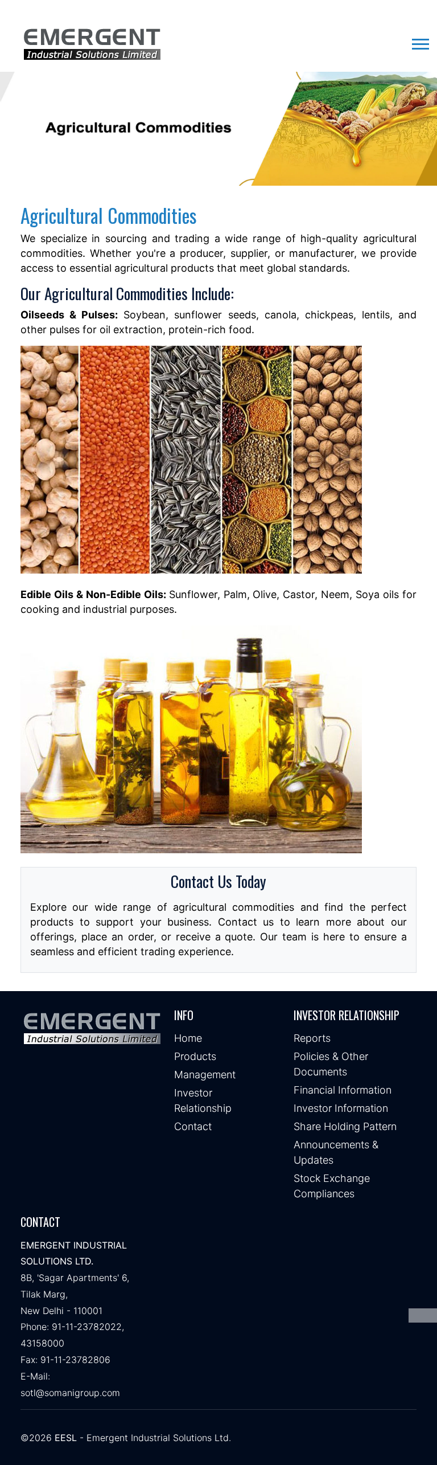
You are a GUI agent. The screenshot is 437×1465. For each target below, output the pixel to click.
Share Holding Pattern (345, 1126)
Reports (312, 1038)
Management (205, 1075)
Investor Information (341, 1108)
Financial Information (342, 1090)
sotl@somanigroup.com (70, 1392)
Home (188, 1038)
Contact (193, 1126)
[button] (419, 42)
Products (195, 1056)
